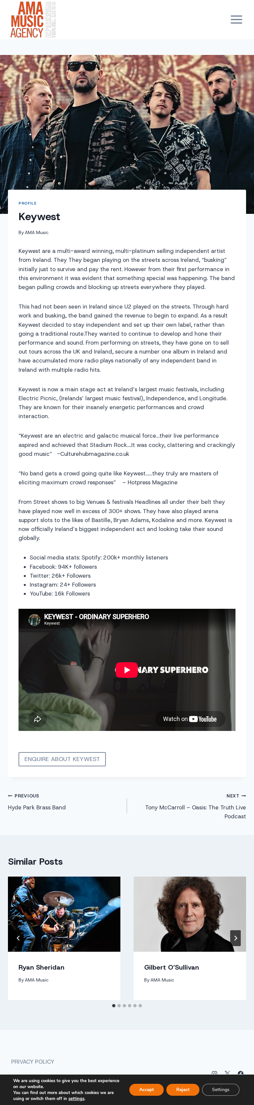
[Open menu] (236, 19)
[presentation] (64, 914)
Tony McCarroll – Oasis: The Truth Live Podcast (195, 806)
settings (76, 1099)
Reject (183, 1089)
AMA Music (37, 232)
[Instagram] (214, 1073)
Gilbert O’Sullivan (171, 967)
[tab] (113, 1005)
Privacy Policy (32, 1061)
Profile (27, 203)
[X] (227, 1073)
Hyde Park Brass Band (37, 802)
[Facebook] (240, 1073)
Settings (221, 1089)
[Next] (235, 938)
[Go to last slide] (18, 938)
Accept (146, 1089)
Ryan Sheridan (41, 967)
